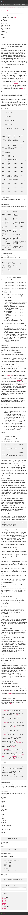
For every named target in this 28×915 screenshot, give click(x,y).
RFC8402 (9, 693)
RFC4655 (9, 375)
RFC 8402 (4, 904)
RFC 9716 (4, 908)
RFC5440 (23, 384)
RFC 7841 (16, 83)
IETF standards (10, 7)
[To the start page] (3, 913)
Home (2, 7)
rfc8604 (23, 88)
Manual (24, 4)
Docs (5, 7)
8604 (14, 17)
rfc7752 (13, 746)
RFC (15, 7)
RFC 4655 (16, 714)
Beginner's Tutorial (5, 4)
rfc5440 (13, 732)
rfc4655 (13, 719)
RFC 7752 (17, 741)
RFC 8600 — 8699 (20, 7)
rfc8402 (13, 758)
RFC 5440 (14, 726)
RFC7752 (19, 380)
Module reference (16, 4)
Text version (4, 10)
